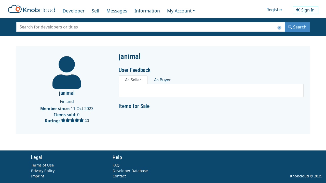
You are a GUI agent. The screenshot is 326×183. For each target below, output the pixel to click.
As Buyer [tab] (162, 80)
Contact (119, 176)
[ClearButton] (279, 28)
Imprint (37, 176)
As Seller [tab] (133, 80)
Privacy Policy (43, 170)
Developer (74, 11)
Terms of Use (42, 165)
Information (147, 11)
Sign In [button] (307, 10)
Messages (116, 11)
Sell (95, 11)
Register (274, 9)
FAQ (116, 165)
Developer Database (130, 170)
